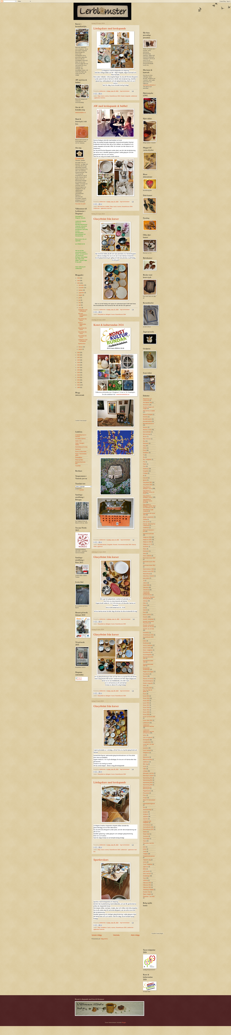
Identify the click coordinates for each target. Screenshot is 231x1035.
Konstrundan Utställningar (146, 668)
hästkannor (146, 551)
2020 (78, 360)
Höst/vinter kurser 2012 (149, 565)
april (80, 305)
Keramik (115, 544)
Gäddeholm (146, 527)
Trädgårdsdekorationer (149, 856)
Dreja (99, 96)
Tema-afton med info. (148, 843)
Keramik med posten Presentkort (148, 622)
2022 (78, 355)
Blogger (124, 1022)
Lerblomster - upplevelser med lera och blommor (148, 731)
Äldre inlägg (135, 935)
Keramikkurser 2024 (115, 96)
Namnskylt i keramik (148, 775)
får (143, 475)
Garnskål (145, 478)
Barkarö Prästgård (147, 414)
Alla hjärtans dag (147, 402)
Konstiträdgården (147, 654)
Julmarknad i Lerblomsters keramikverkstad (147, 593)
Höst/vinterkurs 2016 (148, 569)
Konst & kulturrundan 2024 (108, 324)
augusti (81, 295)
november (81, 287)
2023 (78, 352)
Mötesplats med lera (148, 773)
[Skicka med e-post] (94, 94)
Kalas (144, 603)
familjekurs (104, 927)
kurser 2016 (146, 703)
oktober (81, 290)
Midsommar (146, 757)
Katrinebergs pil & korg (81, 447)
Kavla (144, 612)
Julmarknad (146, 589)
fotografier (109, 544)
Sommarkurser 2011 (148, 827)
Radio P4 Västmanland (149, 800)
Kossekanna (146, 674)
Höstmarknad (146, 573)
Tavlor (144, 841)
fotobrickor (146, 468)
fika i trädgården (147, 459)
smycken (145, 818)
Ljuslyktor (145, 748)
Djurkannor (146, 443)
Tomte (144, 851)
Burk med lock (147, 438)
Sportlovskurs (100, 859)
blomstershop (146, 434)
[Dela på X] (98, 94)
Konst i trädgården (148, 650)
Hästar (144, 549)
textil (144, 847)
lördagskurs (146, 752)
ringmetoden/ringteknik (149, 803)
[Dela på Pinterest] (101, 94)
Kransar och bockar (148, 678)
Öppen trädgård (147, 894)
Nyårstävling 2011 (147, 778)
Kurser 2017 (146, 705)
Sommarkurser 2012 (148, 829)
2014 (78, 375)
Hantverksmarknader (148, 533)
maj (80, 302)
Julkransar (145, 587)
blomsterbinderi (147, 432)
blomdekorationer (102, 544)
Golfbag (145, 519)
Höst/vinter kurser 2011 (149, 561)
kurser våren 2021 (147, 720)
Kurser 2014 (146, 698)
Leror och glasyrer (147, 737)
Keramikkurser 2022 (148, 635)
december (81, 285)
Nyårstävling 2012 (147, 780)
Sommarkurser (147, 825)
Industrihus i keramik (148, 576)
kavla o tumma (105, 96)
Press (144, 795)
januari (80, 349)
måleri (95, 546)
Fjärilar (145, 464)
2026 (78, 278)
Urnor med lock (147, 873)
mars (80, 307)
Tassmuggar (146, 838)
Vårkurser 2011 (147, 885)
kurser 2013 (146, 696)
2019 (78, 362)
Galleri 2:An (78, 441)
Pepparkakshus (147, 790)
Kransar (134, 544)
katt (144, 607)
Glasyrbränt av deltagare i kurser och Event (148, 492)
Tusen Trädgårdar (147, 864)
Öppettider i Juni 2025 (148, 896)
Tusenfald (77, 465)
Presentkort (146, 793)
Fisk (144, 461)
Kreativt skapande (125, 96)
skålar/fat (145, 816)
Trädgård (145, 853)
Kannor (145, 605)
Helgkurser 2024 (147, 537)
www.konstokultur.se (122, 394)
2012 (78, 380)
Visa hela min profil (80, 204)
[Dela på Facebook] (99, 94)
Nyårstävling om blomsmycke (147, 787)
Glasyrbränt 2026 (147, 484)
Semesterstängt (147, 809)
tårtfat (144, 869)
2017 (78, 367)
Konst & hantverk (147, 645)
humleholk (145, 546)
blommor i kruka (147, 429)
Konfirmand (146, 643)
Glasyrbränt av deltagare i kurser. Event (147, 501)
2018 (78, 365)
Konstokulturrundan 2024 (124, 544)
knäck (144, 641)
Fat (144, 455)
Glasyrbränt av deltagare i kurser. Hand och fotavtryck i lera (149, 506)
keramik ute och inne (148, 629)
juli (79, 297)
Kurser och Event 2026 (149, 716)
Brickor (145, 436)
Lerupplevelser (147, 742)
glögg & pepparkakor (148, 517)
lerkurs (145, 735)
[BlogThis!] (96, 94)
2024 (78, 283)
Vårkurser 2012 (147, 887)
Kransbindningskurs (148, 681)
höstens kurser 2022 (148, 571)
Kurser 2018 (146, 707)
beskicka (145, 416)
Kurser (144, 693)
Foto (144, 466)
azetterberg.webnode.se (149, 85)
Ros (144, 807)
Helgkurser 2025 (147, 539)
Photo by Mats (79, 459)
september (81, 292)
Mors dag (145, 764)
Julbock (145, 583)
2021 (78, 357)
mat (144, 755)
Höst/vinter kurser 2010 (149, 558)
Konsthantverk (147, 652)
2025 (78, 280)
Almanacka (146, 404)
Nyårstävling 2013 (147, 782)
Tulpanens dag (147, 859)
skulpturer (145, 814)
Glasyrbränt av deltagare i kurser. (147, 496)
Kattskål (145, 610)
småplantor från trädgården (147, 821)
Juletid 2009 (146, 585)
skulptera (145, 812)
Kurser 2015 (146, 700)
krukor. (145, 685)
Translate (81, 490)
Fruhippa (145, 473)
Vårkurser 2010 (147, 882)
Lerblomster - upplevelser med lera (102, 208)
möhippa (145, 771)
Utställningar (146, 876)
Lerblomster (80, 158)
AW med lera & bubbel (103, 206)
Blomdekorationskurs (148, 423)
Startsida (116, 935)
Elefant (145, 448)
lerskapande (146, 739)
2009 (78, 387)
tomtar (144, 849)
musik (144, 766)
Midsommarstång (147, 759)
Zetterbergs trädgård (148, 889)
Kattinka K (78, 449)
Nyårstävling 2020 (147, 784)
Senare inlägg (97, 935)
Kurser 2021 (146, 709)
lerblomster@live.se (80, 112)
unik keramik (146, 871)
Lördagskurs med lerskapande (109, 28)
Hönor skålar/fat (147, 555)
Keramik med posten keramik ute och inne (148, 625)
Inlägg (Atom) (104, 938)
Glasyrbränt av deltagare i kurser (106, 314)
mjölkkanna (146, 762)
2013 (78, 377)
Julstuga (145, 601)
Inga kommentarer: (125, 91)
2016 (78, 370)
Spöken (145, 831)
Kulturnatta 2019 (147, 687)
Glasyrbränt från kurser (106, 218)
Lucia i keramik (147, 750)
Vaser (144, 878)
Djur (144, 441)
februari (81, 347)
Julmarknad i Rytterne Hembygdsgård (148, 597)
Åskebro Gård (146, 892)
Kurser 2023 (146, 712)
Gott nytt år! (146, 521)
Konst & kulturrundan (80, 451)
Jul (144, 580)
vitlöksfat (145, 880)
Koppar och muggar (148, 671)
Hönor (144, 553)
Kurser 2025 (146, 714)
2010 (78, 385)
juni (80, 300)
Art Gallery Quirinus (80, 438)
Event (144, 450)
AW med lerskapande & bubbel (110, 106)
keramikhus (146, 632)
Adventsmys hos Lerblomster (147, 399)
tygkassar (100, 546)
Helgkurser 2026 (147, 542)
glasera (145, 480)
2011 (78, 382)
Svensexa (145, 836)
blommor (145, 427)
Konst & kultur (147, 647)
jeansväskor (146, 578)
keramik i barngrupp (148, 619)
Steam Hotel (146, 834)
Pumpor (145, 797)
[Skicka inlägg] (132, 91)
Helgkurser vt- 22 (147, 544)
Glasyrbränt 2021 (147, 482)
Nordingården (78, 457)
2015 (78, 372)
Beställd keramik (147, 419)
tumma (145, 862)
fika (144, 457)
